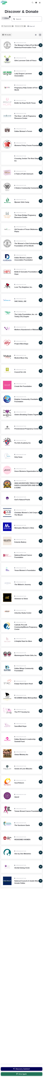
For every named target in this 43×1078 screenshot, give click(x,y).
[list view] (40, 35)
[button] (13, 26)
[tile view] (36, 35)
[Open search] (32, 2)
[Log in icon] (36, 2)
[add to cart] (40, 45)
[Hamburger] (40, 2)
